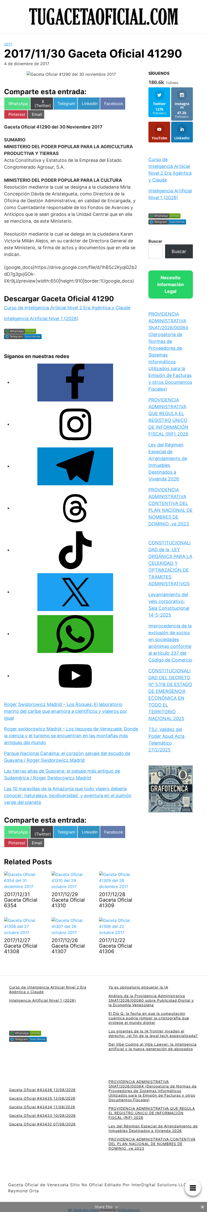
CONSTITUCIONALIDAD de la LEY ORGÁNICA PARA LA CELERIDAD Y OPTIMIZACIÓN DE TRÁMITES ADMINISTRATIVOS (170, 563)
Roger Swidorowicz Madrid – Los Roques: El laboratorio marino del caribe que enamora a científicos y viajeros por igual (65, 711)
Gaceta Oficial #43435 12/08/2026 (42, 1098)
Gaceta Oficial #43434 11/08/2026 (42, 1107)
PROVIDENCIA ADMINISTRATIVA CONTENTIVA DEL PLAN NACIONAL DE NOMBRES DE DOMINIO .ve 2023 (152, 1143)
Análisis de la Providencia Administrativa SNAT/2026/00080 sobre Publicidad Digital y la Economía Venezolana (151, 1000)
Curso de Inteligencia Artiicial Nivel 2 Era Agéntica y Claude (67, 307)
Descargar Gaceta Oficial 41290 (59, 298)
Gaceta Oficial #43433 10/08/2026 (42, 1115)
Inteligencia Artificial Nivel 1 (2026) (41, 318)
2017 (8, 44)
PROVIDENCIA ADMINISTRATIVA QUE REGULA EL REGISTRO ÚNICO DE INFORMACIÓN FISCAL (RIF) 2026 (152, 1113)
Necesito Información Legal (170, 284)
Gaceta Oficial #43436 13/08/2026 (42, 1090)
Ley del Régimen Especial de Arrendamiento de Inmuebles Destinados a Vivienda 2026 (153, 1128)
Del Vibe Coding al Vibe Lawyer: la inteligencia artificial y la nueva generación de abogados (153, 1046)
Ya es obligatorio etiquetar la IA (138, 987)
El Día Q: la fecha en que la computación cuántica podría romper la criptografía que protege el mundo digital (149, 1018)
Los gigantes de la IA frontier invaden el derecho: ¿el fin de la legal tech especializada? (153, 1033)
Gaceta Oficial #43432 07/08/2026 (42, 1124)
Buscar (155, 241)
